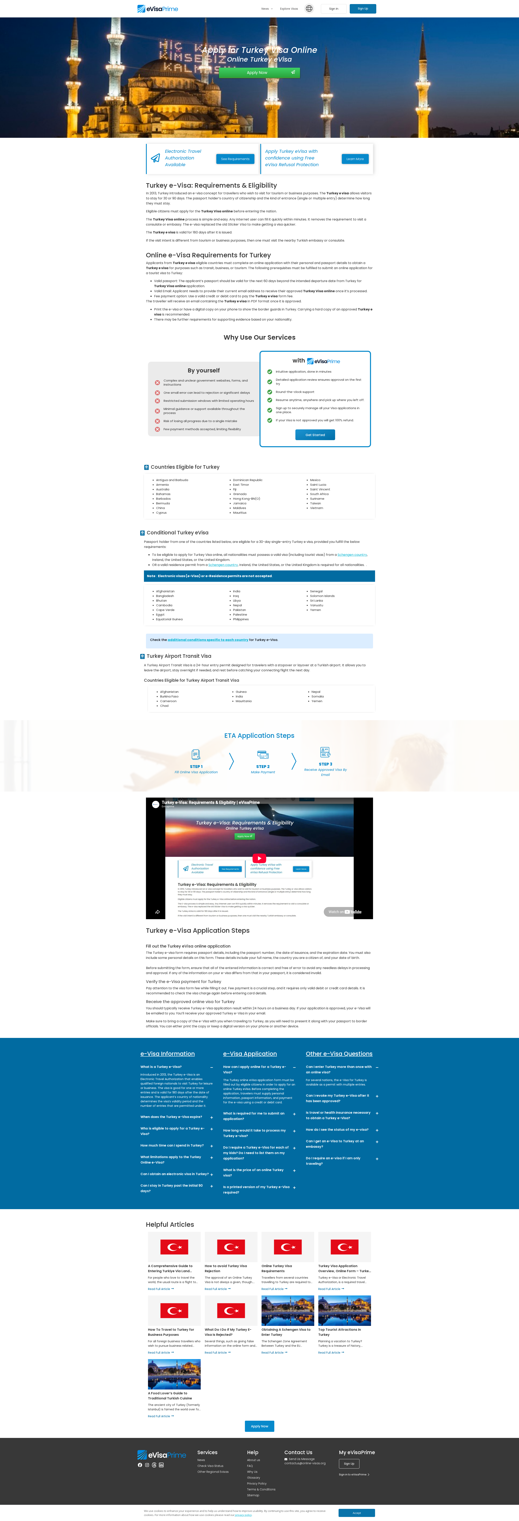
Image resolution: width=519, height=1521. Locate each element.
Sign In (333, 9)
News (201, 1460)
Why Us (252, 1472)
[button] (176, 1066)
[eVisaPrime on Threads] (154, 1465)
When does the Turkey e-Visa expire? (171, 1117)
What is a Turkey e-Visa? (161, 1066)
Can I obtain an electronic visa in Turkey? (174, 1174)
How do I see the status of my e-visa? (337, 1129)
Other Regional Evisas (213, 1472)
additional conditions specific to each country (208, 639)
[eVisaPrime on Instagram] (147, 1465)
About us (253, 1460)
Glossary (253, 1478)
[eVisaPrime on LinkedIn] (161, 1465)
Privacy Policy (257, 1483)
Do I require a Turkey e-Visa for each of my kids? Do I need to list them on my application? (256, 1153)
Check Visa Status (210, 1466)
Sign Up (363, 8)
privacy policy (243, 1515)
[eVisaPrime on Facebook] (140, 1465)
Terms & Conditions (261, 1489)
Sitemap (253, 1495)
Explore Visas (289, 9)
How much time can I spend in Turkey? (172, 1145)
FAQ (250, 1466)
